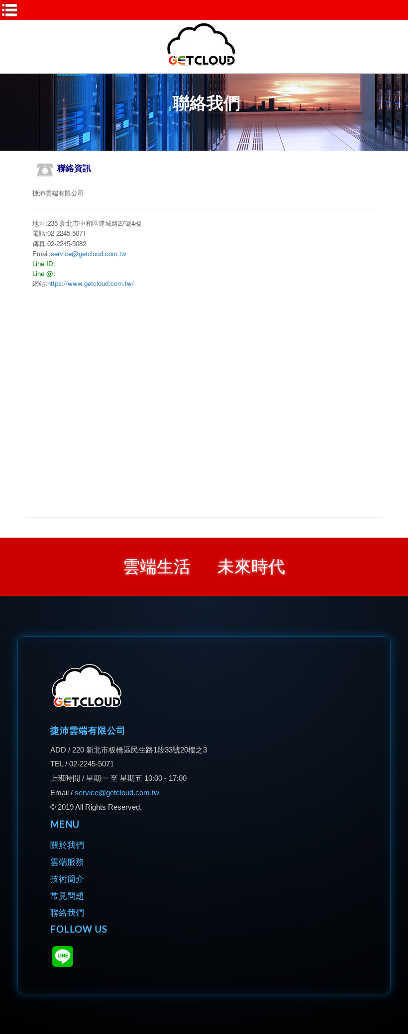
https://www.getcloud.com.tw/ (90, 283)
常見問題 (67, 896)
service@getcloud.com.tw (88, 253)
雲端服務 (67, 862)
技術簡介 (67, 879)
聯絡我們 (67, 913)
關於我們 (67, 845)
